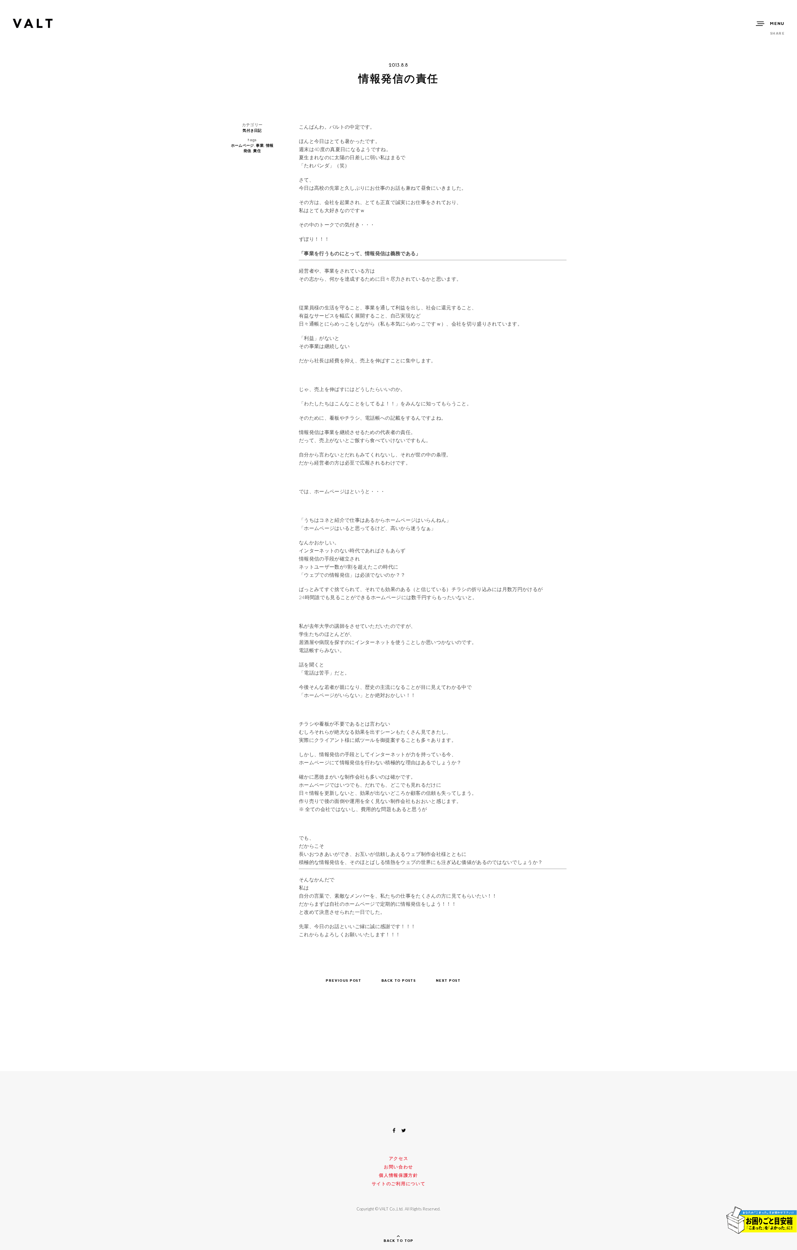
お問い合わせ (398, 1166)
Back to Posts (398, 980)
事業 (260, 145)
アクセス (398, 1158)
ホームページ (242, 145)
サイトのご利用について (398, 1183)
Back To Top (398, 1240)
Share (777, 33)
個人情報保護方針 (398, 1175)
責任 (257, 150)
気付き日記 (252, 130)
